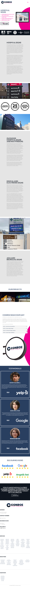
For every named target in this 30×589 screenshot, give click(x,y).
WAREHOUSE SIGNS (9, 564)
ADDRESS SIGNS (7, 539)
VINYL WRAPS (2, 547)
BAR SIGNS (17, 540)
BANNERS (18, 539)
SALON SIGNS (21, 564)
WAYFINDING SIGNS (28, 547)
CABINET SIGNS (7, 540)
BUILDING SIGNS (2, 540)
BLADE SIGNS (22, 539)
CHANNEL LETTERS (12, 540)
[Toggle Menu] (27, 2)
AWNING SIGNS (12, 539)
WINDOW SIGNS (12, 547)
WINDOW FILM (2, 548)
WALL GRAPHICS (7, 547)
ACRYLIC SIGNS (2, 539)
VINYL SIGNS (2, 580)
